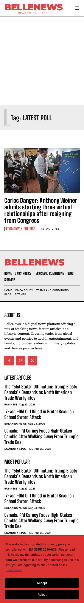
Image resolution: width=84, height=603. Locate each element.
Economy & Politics (20, 229)
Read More (14, 570)
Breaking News (15, 423)
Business (10, 404)
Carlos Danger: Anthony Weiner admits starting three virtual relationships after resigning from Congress (40, 210)
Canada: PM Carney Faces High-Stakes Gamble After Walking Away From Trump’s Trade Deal (41, 436)
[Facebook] (9, 360)
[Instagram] (20, 360)
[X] (32, 360)
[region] (42, 569)
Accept (42, 583)
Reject (42, 594)
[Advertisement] (42, 61)
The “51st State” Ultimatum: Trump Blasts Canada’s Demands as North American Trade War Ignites (40, 392)
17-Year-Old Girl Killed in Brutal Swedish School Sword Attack (39, 414)
